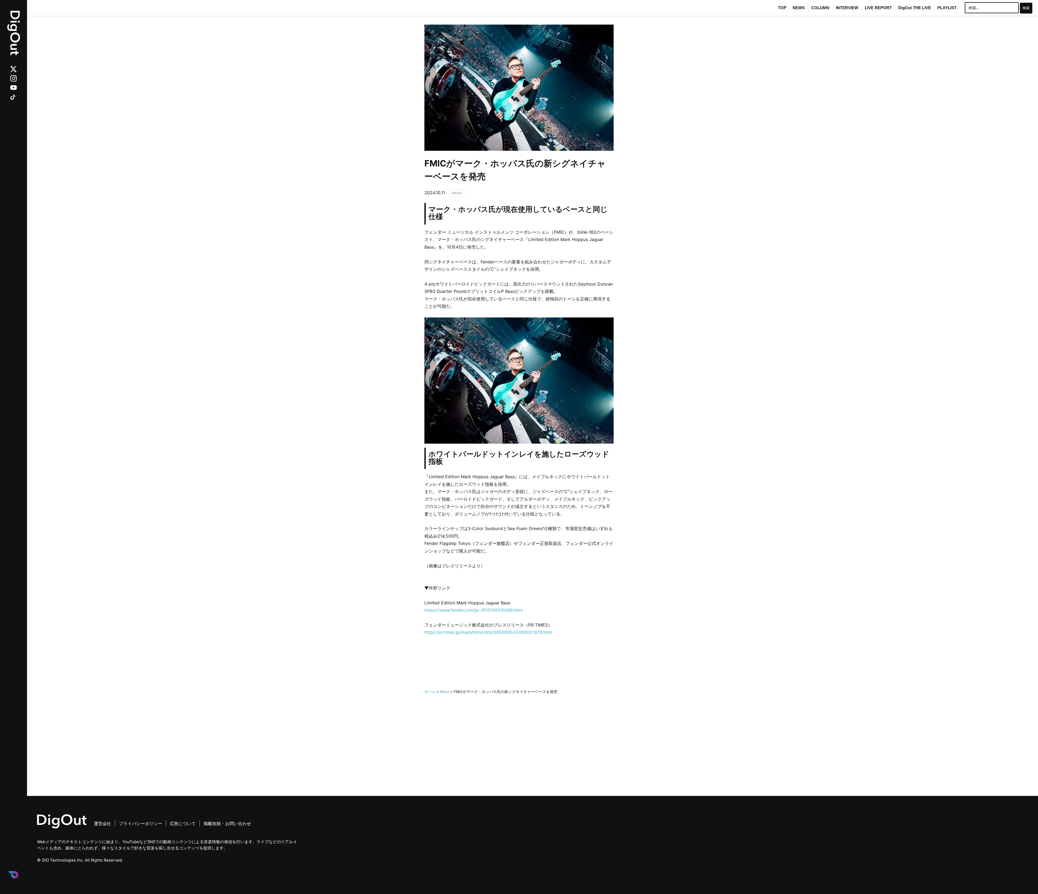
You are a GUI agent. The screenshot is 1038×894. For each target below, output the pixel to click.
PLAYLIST (947, 8)
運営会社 (102, 823)
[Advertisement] (519, 733)
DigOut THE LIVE (914, 8)
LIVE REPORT (878, 8)
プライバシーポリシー (140, 823)
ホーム (430, 691)
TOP (782, 8)
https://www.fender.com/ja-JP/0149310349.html (473, 610)
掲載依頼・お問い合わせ (227, 823)
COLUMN (820, 8)
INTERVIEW (847, 8)
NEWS (799, 8)
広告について (183, 823)
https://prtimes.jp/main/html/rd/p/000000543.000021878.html (488, 632)
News (457, 193)
